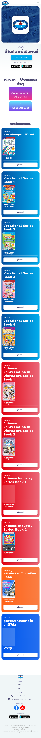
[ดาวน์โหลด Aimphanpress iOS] (13, 717)
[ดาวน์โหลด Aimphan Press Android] (26, 66)
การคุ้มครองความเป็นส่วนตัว (23, 731)
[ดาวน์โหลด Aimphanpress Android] (24, 717)
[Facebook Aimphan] (16, 709)
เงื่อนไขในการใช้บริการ (9, 731)
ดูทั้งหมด (20, 165)
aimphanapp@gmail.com (21, 699)
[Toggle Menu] (38, 2)
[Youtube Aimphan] (23, 709)
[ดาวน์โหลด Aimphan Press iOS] (15, 66)
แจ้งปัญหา (24, 729)
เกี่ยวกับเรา (17, 729)
